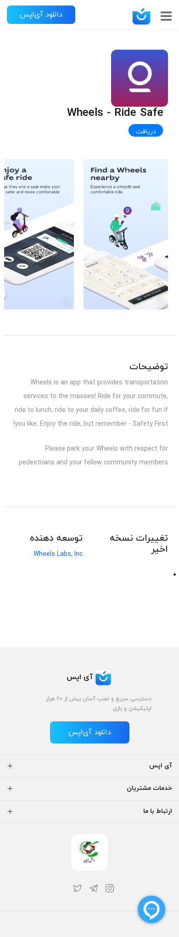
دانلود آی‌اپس (41, 15)
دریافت (146, 131)
